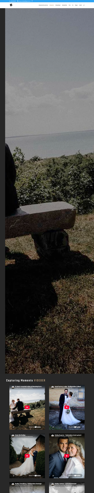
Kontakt (80, 5)
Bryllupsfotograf (58, 5)
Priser (69, 5)
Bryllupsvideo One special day (43, 5)
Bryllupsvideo (52, 5)
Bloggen (76, 5)
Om (72, 5)
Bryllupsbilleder (64, 5)
